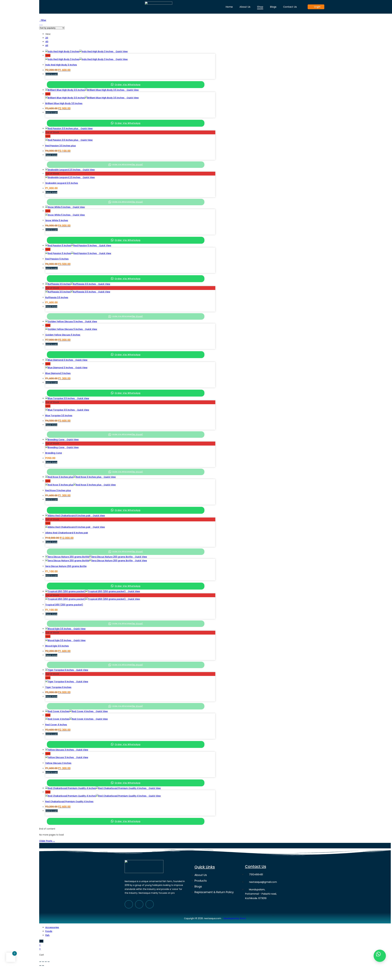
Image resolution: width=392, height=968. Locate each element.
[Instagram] (149, 904)
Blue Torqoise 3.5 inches (58, 415)
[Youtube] (139, 904)
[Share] (43, 961)
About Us (244, 7)
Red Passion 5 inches (57, 258)
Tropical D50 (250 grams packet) (64, 604)
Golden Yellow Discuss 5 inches (62, 334)
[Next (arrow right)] (43, 965)
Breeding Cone (53, 452)
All (46, 45)
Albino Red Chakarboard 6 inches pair (66, 532)
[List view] (42, 24)
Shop (260, 7)
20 (46, 37)
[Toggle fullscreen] (46, 961)
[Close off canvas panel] (41, 941)
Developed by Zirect (235, 918)
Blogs (273, 7)
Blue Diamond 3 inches (58, 373)
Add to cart (51, 74)
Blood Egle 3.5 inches (57, 645)
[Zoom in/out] (48, 961)
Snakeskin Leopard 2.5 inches (61, 183)
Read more (51, 155)
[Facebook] (129, 904)
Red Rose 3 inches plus (58, 490)
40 (46, 41)
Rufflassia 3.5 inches (56, 297)
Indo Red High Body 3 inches (61, 64)
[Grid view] (40, 24)
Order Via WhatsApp (128, 84)
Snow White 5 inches (56, 220)
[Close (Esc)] (40, 961)
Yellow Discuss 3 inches (58, 763)
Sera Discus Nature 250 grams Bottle (66, 566)
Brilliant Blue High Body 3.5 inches (63, 103)
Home (229, 7)
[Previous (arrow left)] (40, 965)
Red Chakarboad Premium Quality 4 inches (69, 801)
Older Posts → (47, 840)
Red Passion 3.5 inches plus (60, 145)
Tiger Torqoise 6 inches (58, 687)
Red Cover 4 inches (56, 724)
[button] (380, 956)
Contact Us (290, 7)
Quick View (121, 51)
